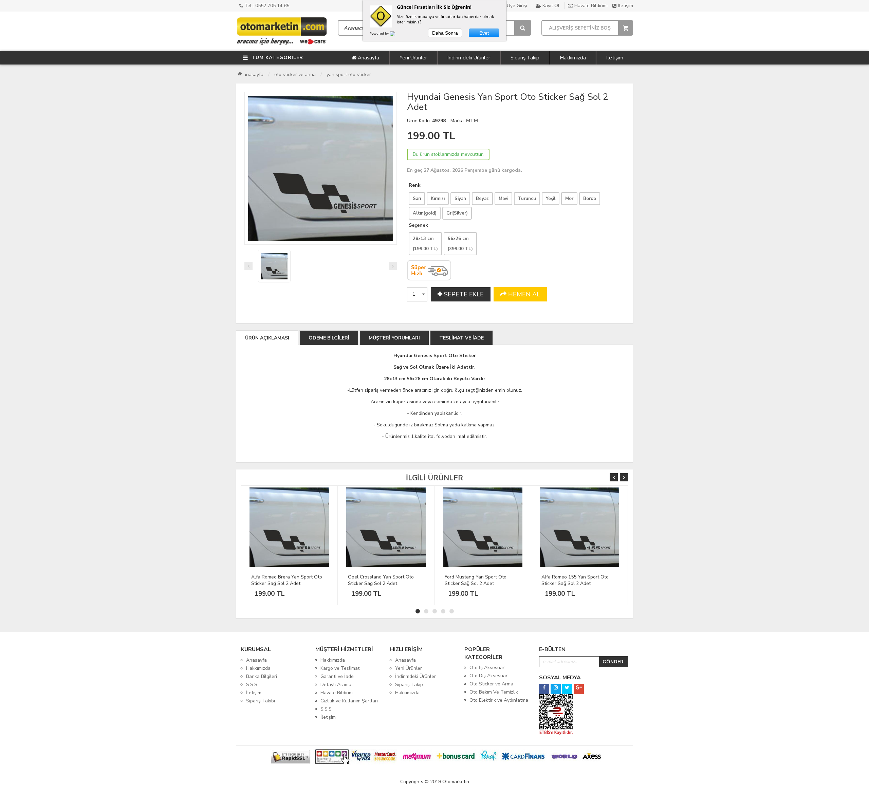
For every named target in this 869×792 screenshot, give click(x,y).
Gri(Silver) (457, 213)
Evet (484, 33)
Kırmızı (438, 199)
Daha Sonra (445, 33)
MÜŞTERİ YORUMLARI (394, 338)
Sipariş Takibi (260, 701)
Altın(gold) (425, 213)
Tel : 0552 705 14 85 (266, 5)
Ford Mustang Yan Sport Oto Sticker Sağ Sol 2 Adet (379, 580)
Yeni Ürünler (413, 57)
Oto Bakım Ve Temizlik (493, 692)
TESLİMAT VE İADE (461, 338)
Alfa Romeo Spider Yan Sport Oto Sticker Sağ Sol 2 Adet (577, 580)
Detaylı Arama (335, 684)
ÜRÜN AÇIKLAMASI (267, 338)
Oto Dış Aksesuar (488, 676)
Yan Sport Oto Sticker (349, 74)
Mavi (503, 199)
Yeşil (550, 199)
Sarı (417, 199)
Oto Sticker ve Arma (295, 74)
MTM (472, 120)
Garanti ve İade (337, 676)
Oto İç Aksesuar (486, 667)
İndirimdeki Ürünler (468, 57)
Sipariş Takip (525, 57)
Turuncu (527, 199)
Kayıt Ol (550, 5)
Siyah (460, 199)
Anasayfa (367, 57)
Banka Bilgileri (261, 676)
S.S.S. (252, 684)
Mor (569, 199)
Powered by (380, 33)
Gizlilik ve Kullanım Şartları (349, 701)
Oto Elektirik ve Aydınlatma (498, 700)
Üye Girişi (516, 5)
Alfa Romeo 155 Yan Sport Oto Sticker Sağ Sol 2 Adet (478, 580)
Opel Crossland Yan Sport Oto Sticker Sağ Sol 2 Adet (284, 580)
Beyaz (482, 199)
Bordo (589, 199)
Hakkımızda (573, 57)
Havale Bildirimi (590, 5)
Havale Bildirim (336, 692)
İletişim (624, 5)
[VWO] (396, 34)
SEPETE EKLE (463, 294)
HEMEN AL (523, 294)
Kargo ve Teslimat (339, 668)
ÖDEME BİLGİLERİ (329, 338)
